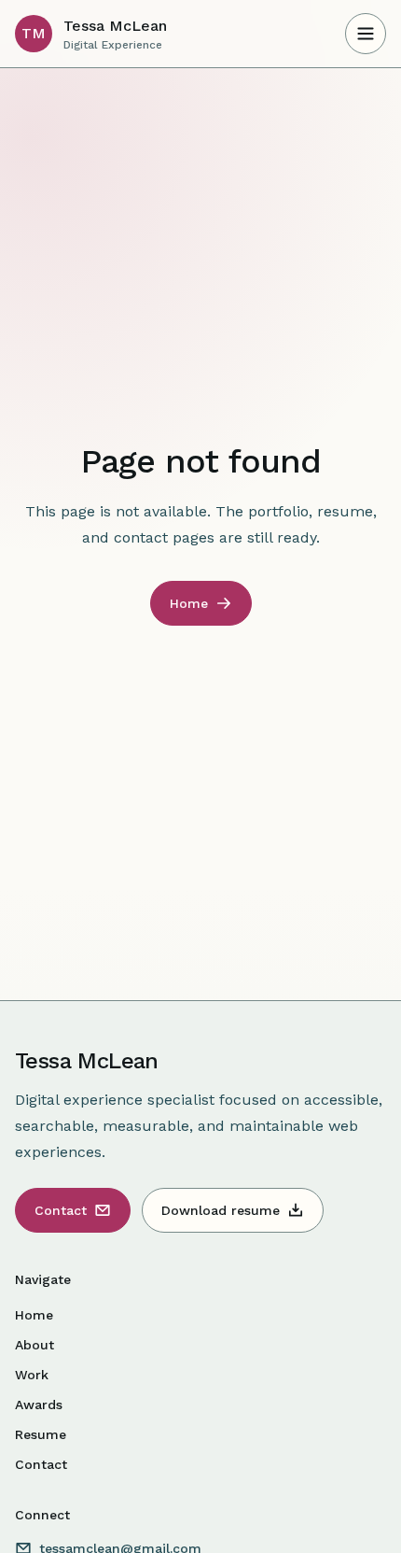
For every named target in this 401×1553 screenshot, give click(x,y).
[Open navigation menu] (365, 33)
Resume (40, 1434)
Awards (38, 1404)
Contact (41, 1464)
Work (31, 1374)
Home (34, 1314)
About (34, 1344)
